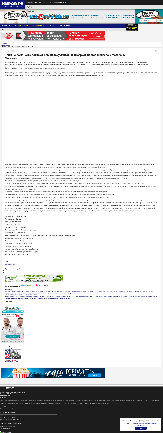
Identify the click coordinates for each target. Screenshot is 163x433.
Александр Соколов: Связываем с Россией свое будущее (21, 295)
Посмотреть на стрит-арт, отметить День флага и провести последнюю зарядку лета (29, 296)
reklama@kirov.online (12, 419)
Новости (6, 26)
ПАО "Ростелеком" (5, 428)
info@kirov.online (5, 395)
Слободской (38, 26)
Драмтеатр (31, 11)
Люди (4, 30)
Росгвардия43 (32, 16)
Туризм (30, 7)
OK (141, 428)
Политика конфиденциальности (10, 423)
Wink (14, 265)
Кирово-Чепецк (21, 26)
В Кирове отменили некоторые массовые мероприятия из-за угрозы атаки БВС (28, 291)
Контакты (3, 397)
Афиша (52, 26)
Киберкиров (65, 26)
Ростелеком (8, 265)
